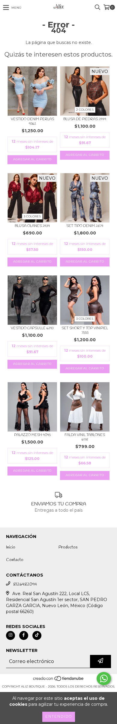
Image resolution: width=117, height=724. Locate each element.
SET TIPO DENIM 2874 (85, 226)
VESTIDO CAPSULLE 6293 (32, 328)
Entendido (58, 716)
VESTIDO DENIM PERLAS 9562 (32, 121)
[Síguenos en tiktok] (36, 635)
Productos (67, 547)
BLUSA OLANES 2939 (32, 226)
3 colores (32, 216)
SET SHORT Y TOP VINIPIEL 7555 (85, 330)
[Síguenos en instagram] (10, 635)
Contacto (14, 560)
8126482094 (25, 584)
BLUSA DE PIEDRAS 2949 (84, 119)
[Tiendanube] (58, 680)
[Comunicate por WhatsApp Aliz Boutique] (104, 678)
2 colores (85, 110)
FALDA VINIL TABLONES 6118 (84, 437)
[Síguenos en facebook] (23, 635)
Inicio (10, 547)
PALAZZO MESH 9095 (32, 435)
